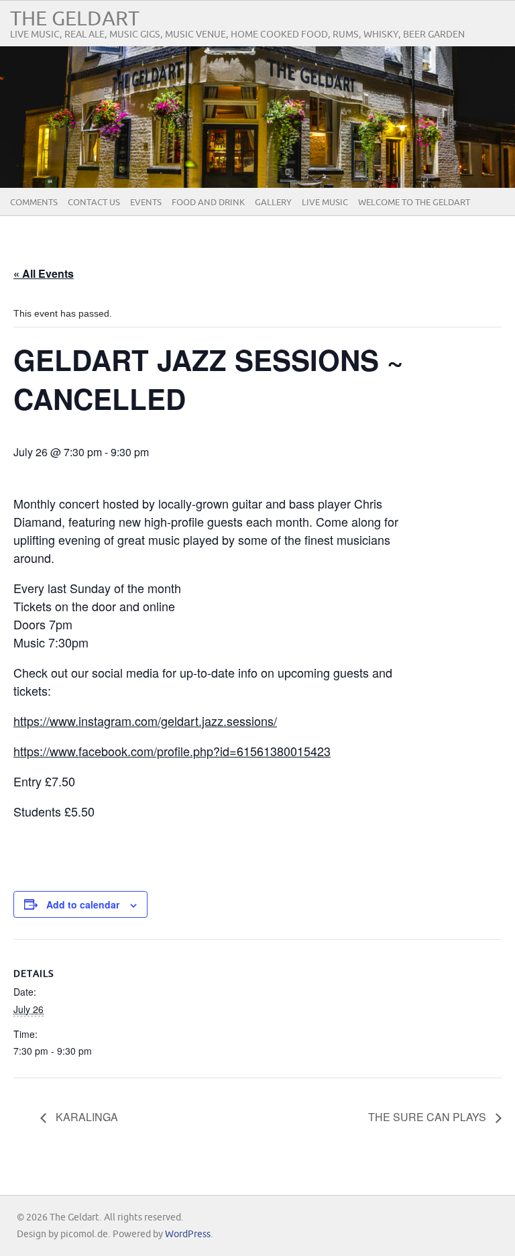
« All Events (43, 273)
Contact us (94, 202)
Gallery (273, 202)
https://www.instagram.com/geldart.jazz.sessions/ (145, 720)
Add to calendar (82, 904)
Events (146, 202)
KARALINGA (85, 1116)
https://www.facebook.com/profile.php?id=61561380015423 (172, 751)
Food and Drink (208, 202)
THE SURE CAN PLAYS (428, 1116)
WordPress (188, 1234)
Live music (325, 202)
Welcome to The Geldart (414, 202)
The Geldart (74, 19)
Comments (34, 202)
